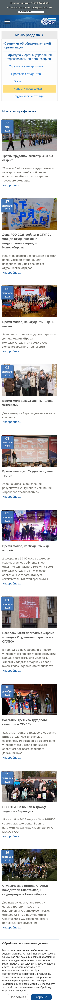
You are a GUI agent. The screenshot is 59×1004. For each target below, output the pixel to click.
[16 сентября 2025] (29, 880)
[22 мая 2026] (29, 150)
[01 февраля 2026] (29, 627)
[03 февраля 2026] (29, 465)
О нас (17, 81)
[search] (31, 12)
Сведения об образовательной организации (27, 45)
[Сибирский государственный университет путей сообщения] (49, 21)
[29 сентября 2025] (29, 801)
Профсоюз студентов (26, 74)
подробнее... (12, 185)
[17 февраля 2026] (29, 229)
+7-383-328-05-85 (40, 3)
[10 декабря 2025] (29, 714)
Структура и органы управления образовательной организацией (29, 56)
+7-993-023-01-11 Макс (18, 7)
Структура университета (26, 66)
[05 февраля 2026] (29, 316)
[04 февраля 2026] (29, 395)
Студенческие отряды (28, 96)
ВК (50, 7)
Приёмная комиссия (20, 3)
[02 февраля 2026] (29, 540)
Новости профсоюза (27, 88)
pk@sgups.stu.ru (40, 7)
